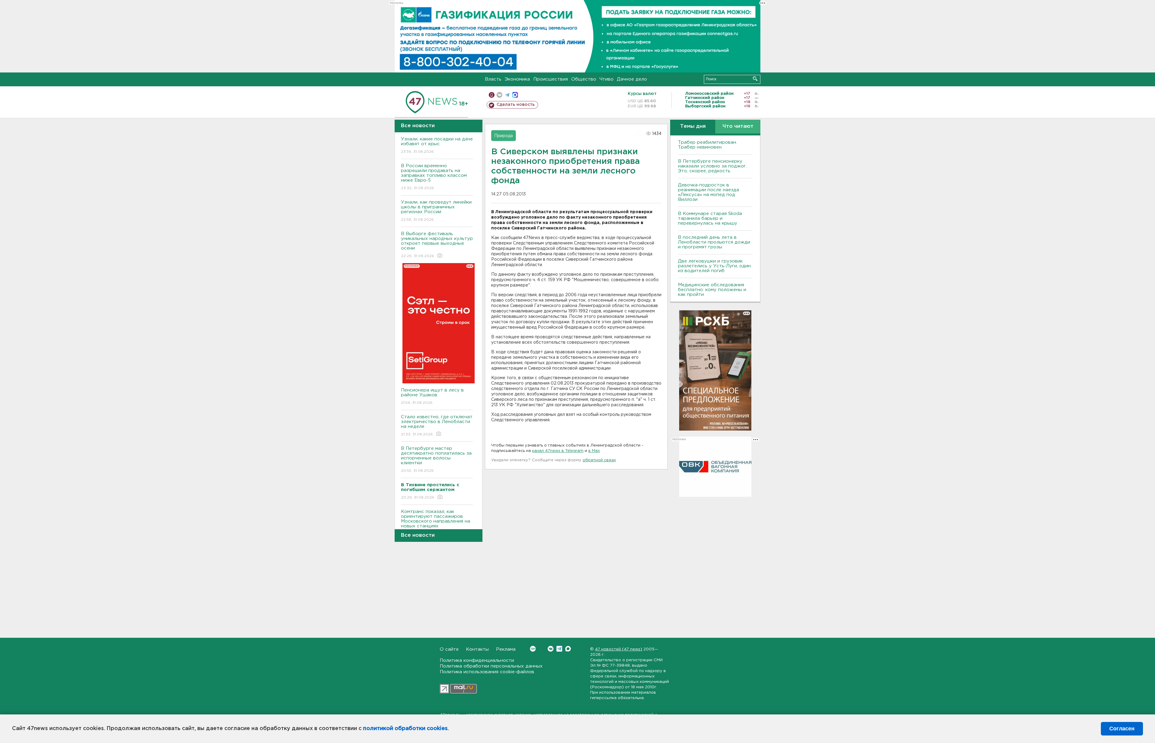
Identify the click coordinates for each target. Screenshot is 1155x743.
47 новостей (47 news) (618, 649)
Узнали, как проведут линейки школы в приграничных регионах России (436, 210)
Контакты (477, 649)
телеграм (507, 95)
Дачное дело (632, 79)
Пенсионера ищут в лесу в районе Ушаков (432, 396)
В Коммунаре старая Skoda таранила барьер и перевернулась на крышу (710, 218)
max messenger (515, 95)
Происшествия (550, 79)
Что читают (737, 126)
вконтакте (499, 95)
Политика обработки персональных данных (491, 666)
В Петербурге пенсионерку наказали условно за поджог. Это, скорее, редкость (712, 166)
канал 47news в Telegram (558, 451)
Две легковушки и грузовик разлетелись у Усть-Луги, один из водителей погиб (714, 266)
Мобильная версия (491, 95)
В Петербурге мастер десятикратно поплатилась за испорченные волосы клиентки (436, 459)
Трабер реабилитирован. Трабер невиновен (707, 144)
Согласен (1122, 729)
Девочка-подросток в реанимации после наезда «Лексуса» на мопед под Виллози (708, 192)
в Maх (594, 451)
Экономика (517, 79)
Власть (493, 79)
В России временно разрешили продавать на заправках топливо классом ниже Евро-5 (434, 177)
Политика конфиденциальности (477, 660)
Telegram (559, 649)
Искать (755, 78)
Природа (503, 136)
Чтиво (606, 79)
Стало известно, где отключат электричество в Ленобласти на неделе (437, 425)
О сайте (449, 649)
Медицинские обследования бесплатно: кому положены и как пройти (712, 289)
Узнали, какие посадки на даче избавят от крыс (437, 145)
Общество (583, 79)
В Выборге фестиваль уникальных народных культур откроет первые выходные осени (437, 245)
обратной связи (599, 460)
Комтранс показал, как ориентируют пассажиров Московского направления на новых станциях (435, 523)
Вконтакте (550, 649)
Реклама (506, 649)
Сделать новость (516, 104)
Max (568, 649)
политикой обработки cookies (405, 728)
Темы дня (693, 126)
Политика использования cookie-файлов (487, 672)
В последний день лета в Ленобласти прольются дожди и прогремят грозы (714, 242)
